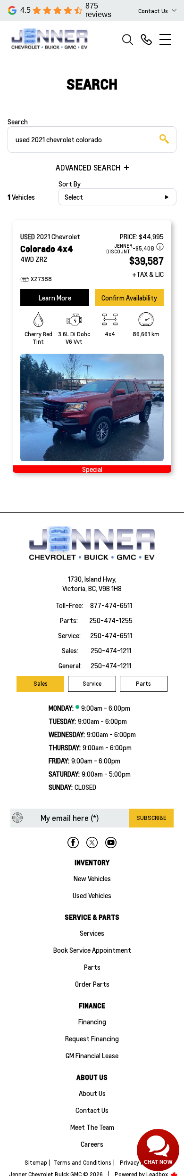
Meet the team (92, 1127)
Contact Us (92, 1110)
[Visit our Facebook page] (73, 842)
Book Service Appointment (92, 950)
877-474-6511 (111, 605)
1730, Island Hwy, (92, 579)
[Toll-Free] (146, 39)
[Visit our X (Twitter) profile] (92, 842)
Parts (143, 683)
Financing (92, 1021)
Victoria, (75, 588)
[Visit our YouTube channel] (111, 842)
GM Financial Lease (92, 1055)
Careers (92, 1144)
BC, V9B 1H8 (105, 588)
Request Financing (92, 1038)
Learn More (55, 297)
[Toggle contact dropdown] (174, 10)
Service (92, 683)
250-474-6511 (111, 635)
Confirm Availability (129, 297)
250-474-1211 (111, 650)
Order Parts (92, 984)
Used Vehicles (92, 895)
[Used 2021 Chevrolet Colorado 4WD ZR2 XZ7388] (92, 407)
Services (92, 933)
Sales (40, 683)
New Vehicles (92, 878)
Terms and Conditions (82, 1162)
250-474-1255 (111, 620)
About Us (92, 1093)
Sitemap (36, 1162)
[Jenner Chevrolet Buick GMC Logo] (53, 39)
